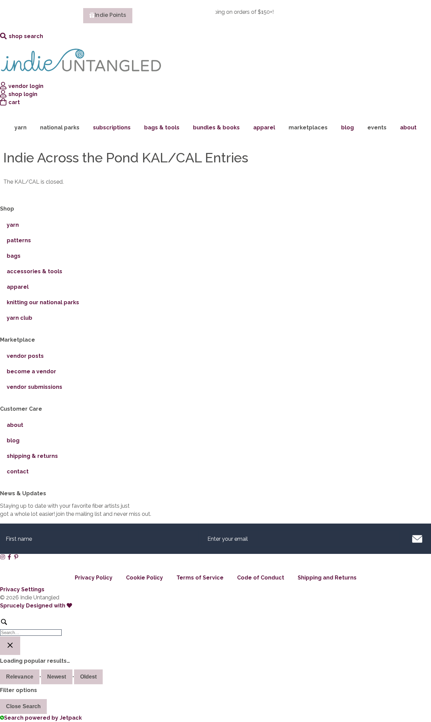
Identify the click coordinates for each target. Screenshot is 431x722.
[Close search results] (10, 645)
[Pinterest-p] (16, 557)
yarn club (19, 318)
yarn (13, 225)
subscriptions (112, 127)
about (408, 127)
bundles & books (216, 127)
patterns (19, 240)
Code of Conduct (260, 577)
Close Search (23, 706)
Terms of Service (200, 577)
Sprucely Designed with (33, 605)
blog (347, 127)
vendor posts (25, 356)
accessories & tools (34, 271)
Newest (56, 677)
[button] (417, 539)
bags (14, 256)
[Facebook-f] (9, 557)
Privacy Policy (93, 577)
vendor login (25, 86)
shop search (26, 36)
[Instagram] (2, 557)
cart (14, 102)
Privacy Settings (22, 589)
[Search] (215, 626)
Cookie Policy (144, 577)
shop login (22, 94)
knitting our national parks (43, 302)
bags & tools (161, 127)
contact (18, 471)
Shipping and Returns (327, 577)
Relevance (19, 677)
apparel (264, 127)
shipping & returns (32, 456)
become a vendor (31, 371)
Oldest (88, 677)
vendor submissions (34, 387)
